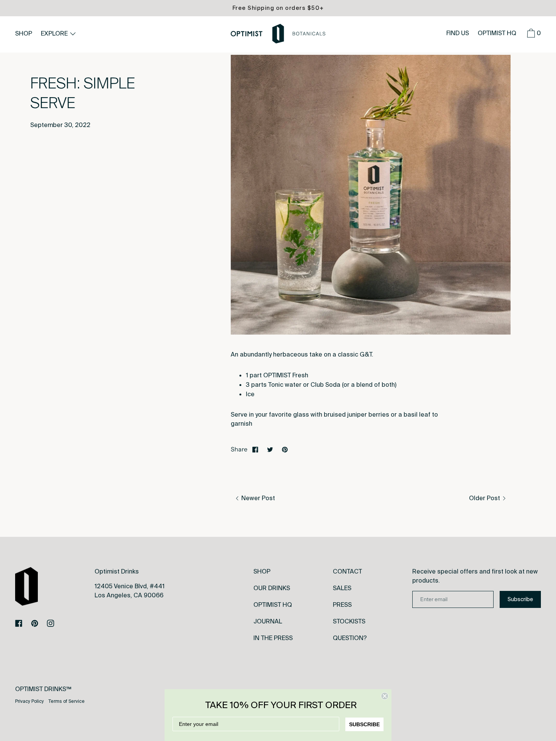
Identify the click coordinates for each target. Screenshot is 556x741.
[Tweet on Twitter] (270, 449)
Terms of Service (66, 701)
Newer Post (257, 498)
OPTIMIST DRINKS (40, 689)
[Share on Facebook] (255, 449)
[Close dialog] (384, 696)
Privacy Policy (29, 701)
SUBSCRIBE (364, 724)
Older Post (485, 498)
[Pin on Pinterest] (285, 449)
